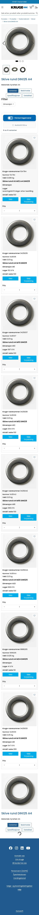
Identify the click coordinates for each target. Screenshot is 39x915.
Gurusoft (19, 911)
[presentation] (4, 43)
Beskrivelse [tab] (25, 90)
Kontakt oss (20, 856)
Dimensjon (7, 104)
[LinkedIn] (22, 848)
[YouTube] (28, 848)
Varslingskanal (19, 878)
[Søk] (37, 13)
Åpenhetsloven (19, 874)
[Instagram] (16, 848)
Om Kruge (19, 859)
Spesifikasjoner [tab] (13, 95)
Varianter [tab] (13, 90)
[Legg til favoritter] (34, 138)
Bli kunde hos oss (19, 863)
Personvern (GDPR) (19, 871)
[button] (16, 61)
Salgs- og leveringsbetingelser (19, 886)
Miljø (19, 889)
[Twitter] (10, 848)
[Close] (2, 108)
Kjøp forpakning (28, 200)
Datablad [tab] (28, 95)
